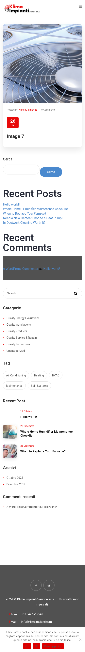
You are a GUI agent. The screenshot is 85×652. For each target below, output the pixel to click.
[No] (80, 640)
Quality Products (17, 331)
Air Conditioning (16, 375)
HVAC (55, 375)
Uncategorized (16, 350)
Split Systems (39, 385)
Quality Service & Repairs (22, 337)
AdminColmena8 (28, 109)
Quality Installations (19, 324)
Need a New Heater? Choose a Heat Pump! (33, 218)
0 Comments (48, 109)
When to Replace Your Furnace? (24, 213)
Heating (39, 375)
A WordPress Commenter (20, 269)
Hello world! (11, 204)
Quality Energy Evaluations (23, 318)
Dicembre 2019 (16, 484)
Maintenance (14, 385)
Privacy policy (53, 646)
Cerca (7, 159)
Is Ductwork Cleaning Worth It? (24, 223)
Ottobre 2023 (15, 477)
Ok (27, 646)
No (37, 646)
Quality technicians (18, 344)
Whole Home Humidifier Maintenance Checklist (35, 209)
